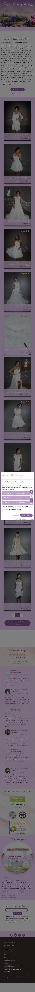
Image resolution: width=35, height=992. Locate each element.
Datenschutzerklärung (21, 519)
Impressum (30, 519)
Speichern (16, 515)
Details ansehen (20, 493)
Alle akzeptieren (26, 515)
